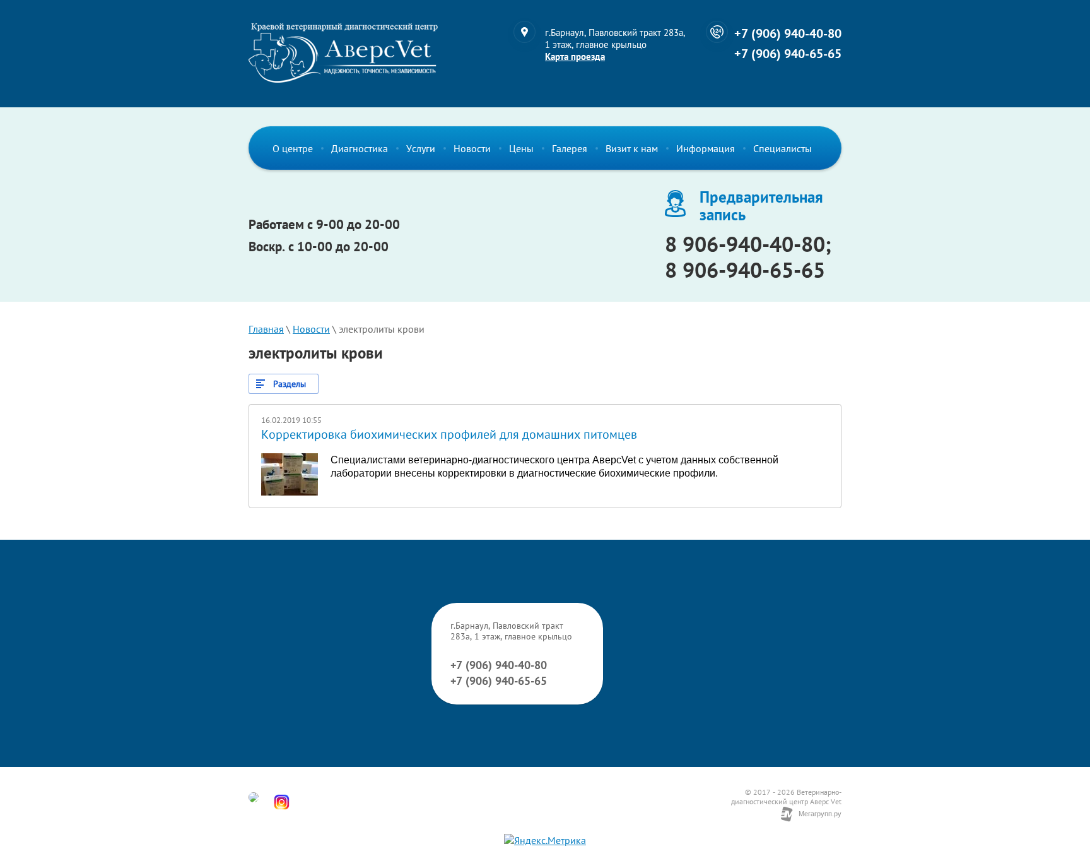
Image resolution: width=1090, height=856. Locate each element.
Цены (521, 148)
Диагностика (359, 148)
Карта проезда (575, 56)
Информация (705, 148)
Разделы (289, 383)
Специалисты (782, 148)
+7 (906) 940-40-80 (787, 33)
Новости (472, 148)
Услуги (420, 148)
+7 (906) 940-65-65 (787, 53)
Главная (266, 329)
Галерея (569, 148)
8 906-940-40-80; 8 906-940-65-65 (748, 256)
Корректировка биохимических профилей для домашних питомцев (449, 434)
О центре (292, 148)
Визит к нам (632, 148)
